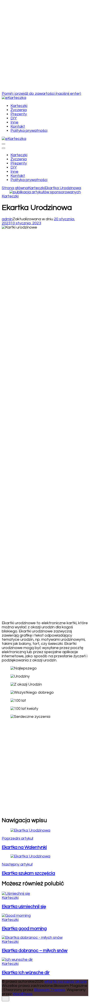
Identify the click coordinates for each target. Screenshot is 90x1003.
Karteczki (18, 106)
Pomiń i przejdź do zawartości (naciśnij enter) (41, 93)
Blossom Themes (49, 990)
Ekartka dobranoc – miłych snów (35, 950)
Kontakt (17, 126)
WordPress (23, 994)
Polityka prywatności (28, 131)
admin (7, 219)
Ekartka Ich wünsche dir (26, 972)
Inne (14, 122)
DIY (13, 118)
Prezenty (18, 114)
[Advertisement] (45, 46)
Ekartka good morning (24, 928)
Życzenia (18, 110)
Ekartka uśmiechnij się (24, 906)
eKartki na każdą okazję (65, 981)
